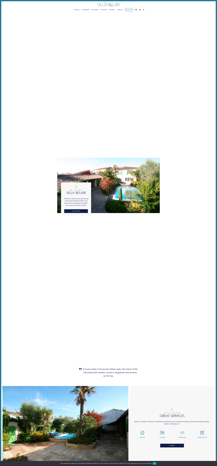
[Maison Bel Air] (108, 4)
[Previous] (5, 428)
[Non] (215, 463)
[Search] (143, 10)
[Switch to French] (136, 10)
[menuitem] (77, 10)
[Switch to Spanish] (140, 10)
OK (154, 463)
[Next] (126, 428)
